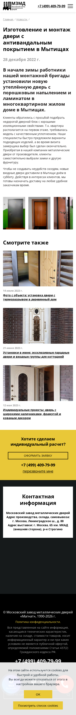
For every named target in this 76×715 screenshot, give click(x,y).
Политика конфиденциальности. (38, 622)
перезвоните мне (38, 471)
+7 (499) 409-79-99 (51, 6)
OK (38, 694)
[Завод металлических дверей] (14, 6)
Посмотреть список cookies (38, 705)
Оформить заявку (38, 455)
